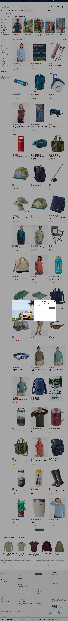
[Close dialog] (55, 301)
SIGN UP (52, 308)
